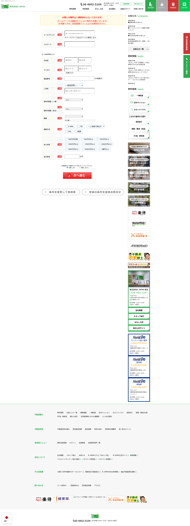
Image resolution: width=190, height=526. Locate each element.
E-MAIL (71, 126)
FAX (69, 131)
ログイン (73, 443)
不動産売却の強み (63, 429)
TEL (81, 126)
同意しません (84, 168)
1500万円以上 (90, 144)
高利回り (139, 122)
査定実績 (88, 429)
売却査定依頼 (186, 44)
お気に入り (139, 4)
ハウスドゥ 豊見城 (88, 459)
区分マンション (140, 102)
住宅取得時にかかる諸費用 (90, 416)
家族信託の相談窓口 (92, 472)
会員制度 (82, 443)
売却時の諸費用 (110, 429)
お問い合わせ (138, 9)
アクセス (97, 485)
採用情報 (133, 455)
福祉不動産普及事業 (128, 472)
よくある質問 (107, 416)
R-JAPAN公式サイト (120, 455)
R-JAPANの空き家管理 (110, 472)
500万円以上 (88, 139)
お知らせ (82, 455)
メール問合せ (62, 485)
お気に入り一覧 (72, 412)
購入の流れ (74, 416)
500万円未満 (73, 139)
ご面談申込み (74, 485)
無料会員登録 (62, 443)
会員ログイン (125, 9)
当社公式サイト (139, 328)
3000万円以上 (73, 149)
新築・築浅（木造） (139, 129)
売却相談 (85, 9)
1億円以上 (105, 149)
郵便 (79, 131)
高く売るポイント (125, 429)
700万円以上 (104, 139)
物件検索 (72, 9)
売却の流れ (98, 429)
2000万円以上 (107, 144)
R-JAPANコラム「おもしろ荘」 (99, 455)
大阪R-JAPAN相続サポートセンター (69, 472)
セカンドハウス (140, 109)
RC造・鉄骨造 (139, 136)
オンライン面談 (186, 67)
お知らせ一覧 (138, 49)
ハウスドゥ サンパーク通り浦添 (68, 459)
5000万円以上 (90, 149)
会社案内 (112, 9)
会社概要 (138, 310)
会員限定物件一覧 (94, 443)
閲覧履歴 (126, 4)
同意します (71, 168)
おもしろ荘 (99, 9)
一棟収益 (140, 95)
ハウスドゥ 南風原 (104, 459)
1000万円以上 (73, 144)
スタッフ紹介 (139, 316)
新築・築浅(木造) (142, 412)
